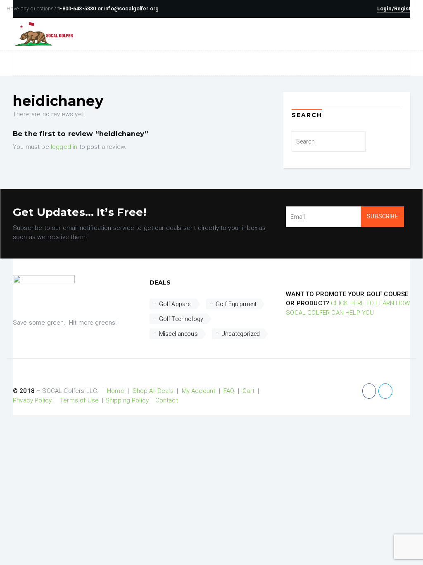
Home (115, 391)
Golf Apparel (175, 304)
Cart (248, 391)
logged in (64, 147)
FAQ (228, 391)
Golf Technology (181, 319)
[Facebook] (369, 391)
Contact (166, 400)
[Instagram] (401, 391)
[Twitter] (385, 391)
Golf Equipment (236, 304)
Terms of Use (79, 400)
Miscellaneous (178, 333)
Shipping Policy (127, 400)
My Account (199, 391)
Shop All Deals (153, 391)
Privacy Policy (32, 400)
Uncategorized (240, 333)
